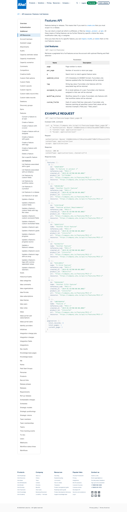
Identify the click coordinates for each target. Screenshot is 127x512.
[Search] (77, 3)
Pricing (49, 3)
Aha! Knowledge (21, 492)
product (94, 31)
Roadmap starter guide (60, 489)
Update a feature (28, 199)
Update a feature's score (30, 251)
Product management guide (61, 487)
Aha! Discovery (21, 478)
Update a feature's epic (30, 227)
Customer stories (77, 487)
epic (102, 31)
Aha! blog (56, 475)
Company (65, 3)
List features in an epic (30, 196)
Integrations (76, 480)
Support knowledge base (60, 494)
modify (89, 39)
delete (97, 39)
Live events (57, 480)
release (88, 31)
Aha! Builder (20, 485)
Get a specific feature (29, 157)
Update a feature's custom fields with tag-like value (30, 210)
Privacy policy (94, 507)
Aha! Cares (38, 489)
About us (38, 475)
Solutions (41, 3)
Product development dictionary (62, 492)
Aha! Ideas (20, 480)
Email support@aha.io (96, 478)
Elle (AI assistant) (77, 482)
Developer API (76, 489)
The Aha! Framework (78, 475)
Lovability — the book (41, 494)
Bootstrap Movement (41, 492)
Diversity (38, 485)
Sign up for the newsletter (98, 482)
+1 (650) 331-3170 (96, 487)
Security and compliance (79, 492)
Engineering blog (58, 478)
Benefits (38, 487)
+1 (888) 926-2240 (96, 485)
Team (37, 480)
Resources (56, 3)
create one (91, 25)
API (18, 14)
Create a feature (27, 122)
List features (26, 161)
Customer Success (77, 485)
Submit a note (94, 475)
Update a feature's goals (30, 231)
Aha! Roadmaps (21, 475)
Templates (57, 485)
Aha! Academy (21, 494)
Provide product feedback (98, 480)
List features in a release (30, 192)
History (38, 478)
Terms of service (105, 507)
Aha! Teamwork (21, 489)
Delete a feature (27, 154)
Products (32, 3)
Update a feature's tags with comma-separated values (28, 262)
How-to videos (58, 482)
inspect (84, 39)
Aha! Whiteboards (21, 482)
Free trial (91, 3)
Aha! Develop (20, 487)
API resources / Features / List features (35, 14)
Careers (38, 482)
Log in (84, 3)
